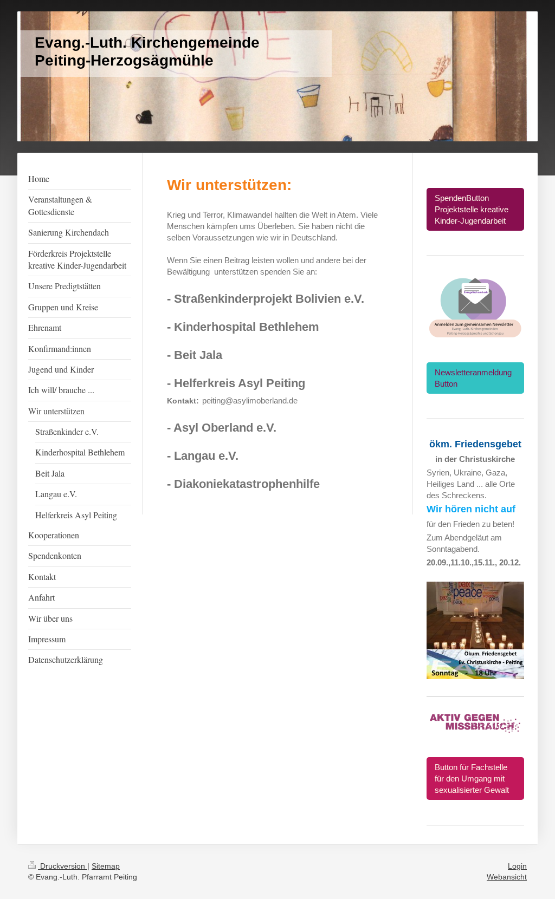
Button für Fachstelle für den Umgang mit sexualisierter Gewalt (472, 778)
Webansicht (507, 876)
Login (517, 866)
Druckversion (62, 866)
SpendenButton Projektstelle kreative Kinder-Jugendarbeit (471, 209)
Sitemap (106, 866)
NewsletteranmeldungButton (473, 378)
